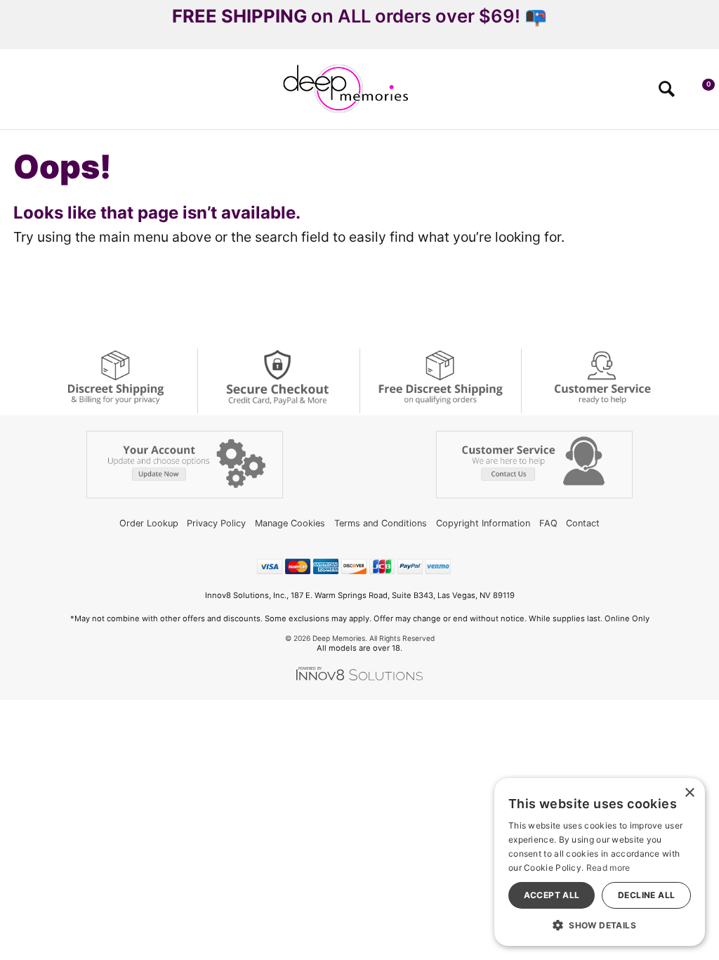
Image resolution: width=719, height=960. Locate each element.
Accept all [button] (552, 895)
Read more (608, 867)
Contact (583, 523)
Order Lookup (148, 523)
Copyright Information (483, 523)
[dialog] (599, 862)
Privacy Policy (216, 523)
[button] (16, 93)
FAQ (548, 523)
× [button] (689, 793)
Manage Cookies (290, 523)
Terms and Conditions (380, 523)
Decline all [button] (646, 895)
